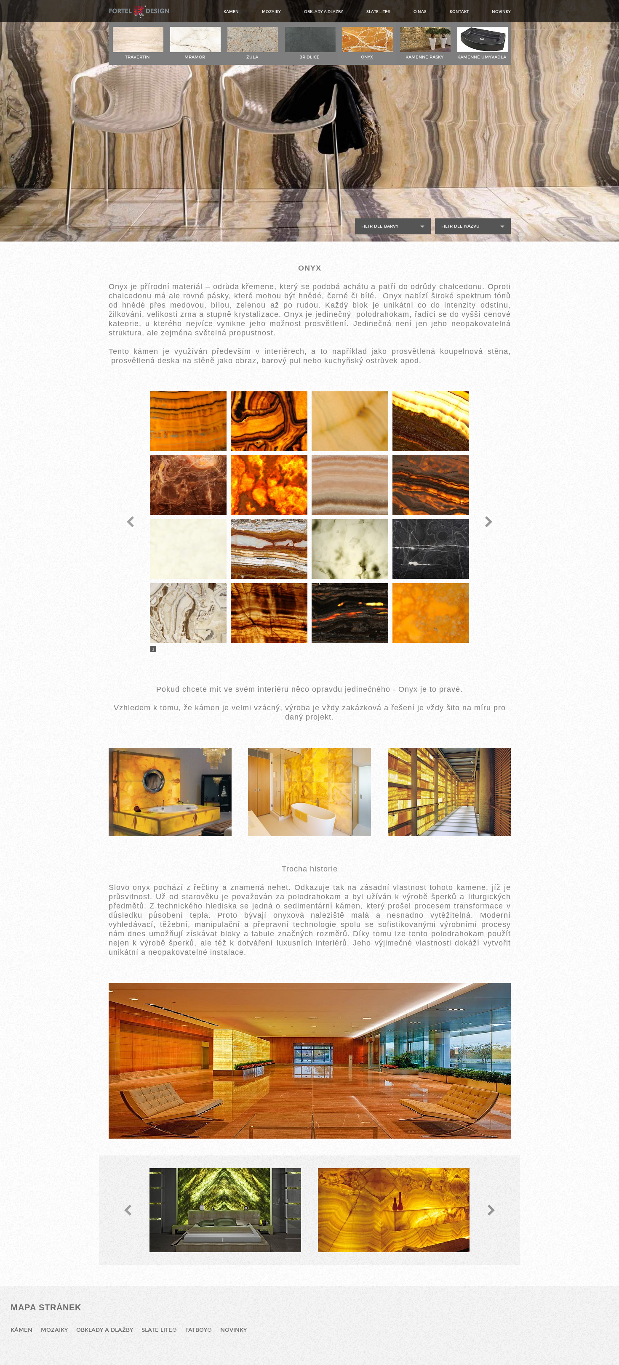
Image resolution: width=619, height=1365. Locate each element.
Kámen (231, 12)
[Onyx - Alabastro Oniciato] (269, 421)
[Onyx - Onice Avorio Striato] (430, 485)
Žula (252, 57)
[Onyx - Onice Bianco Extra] (188, 549)
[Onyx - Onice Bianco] (350, 549)
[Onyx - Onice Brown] (269, 613)
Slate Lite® (378, 12)
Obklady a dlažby (323, 12)
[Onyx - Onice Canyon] (350, 613)
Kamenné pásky (424, 57)
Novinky (501, 12)
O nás (420, 12)
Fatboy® (198, 1330)
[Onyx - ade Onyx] (350, 421)
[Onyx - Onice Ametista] (188, 485)
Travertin (137, 57)
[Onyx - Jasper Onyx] (430, 421)
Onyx (367, 57)
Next (488, 521)
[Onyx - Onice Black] (430, 549)
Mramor (194, 57)
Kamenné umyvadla (481, 57)
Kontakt (459, 12)
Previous (130, 521)
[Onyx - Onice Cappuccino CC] (430, 613)
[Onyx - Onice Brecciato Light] (188, 613)
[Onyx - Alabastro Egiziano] (188, 421)
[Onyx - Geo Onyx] (269, 549)
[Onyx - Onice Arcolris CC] (269, 485)
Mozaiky (271, 12)
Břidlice (309, 57)
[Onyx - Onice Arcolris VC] (350, 485)
